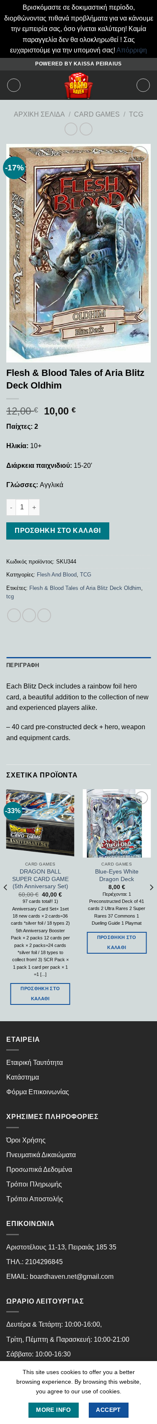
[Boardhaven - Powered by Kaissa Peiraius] (78, 85)
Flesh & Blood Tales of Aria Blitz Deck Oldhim (85, 588)
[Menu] (14, 85)
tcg (10, 596)
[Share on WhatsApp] (14, 615)
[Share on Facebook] (29, 615)
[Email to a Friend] (44, 615)
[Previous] (6, 904)
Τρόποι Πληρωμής (34, 1184)
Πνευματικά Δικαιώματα (41, 1154)
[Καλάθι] (143, 85)
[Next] (151, 904)
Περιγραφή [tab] (22, 665)
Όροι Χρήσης (26, 1140)
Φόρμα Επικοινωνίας (37, 1091)
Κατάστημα (22, 1077)
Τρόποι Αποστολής (34, 1198)
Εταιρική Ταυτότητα (34, 1062)
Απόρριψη (131, 50)
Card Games (97, 114)
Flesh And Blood (57, 574)
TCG (136, 114)
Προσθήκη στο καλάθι (57, 530)
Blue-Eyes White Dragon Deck (117, 875)
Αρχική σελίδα (39, 114)
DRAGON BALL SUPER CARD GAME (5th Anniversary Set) (40, 878)
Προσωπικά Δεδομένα (39, 1169)
